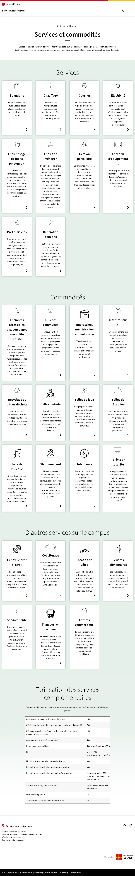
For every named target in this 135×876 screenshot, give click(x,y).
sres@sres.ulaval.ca (17, 840)
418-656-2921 (16, 837)
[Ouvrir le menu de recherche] (123, 11)
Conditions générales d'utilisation (45, 873)
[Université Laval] (118, 857)
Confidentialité (76, 873)
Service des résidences (13, 10)
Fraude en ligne (64, 873)
